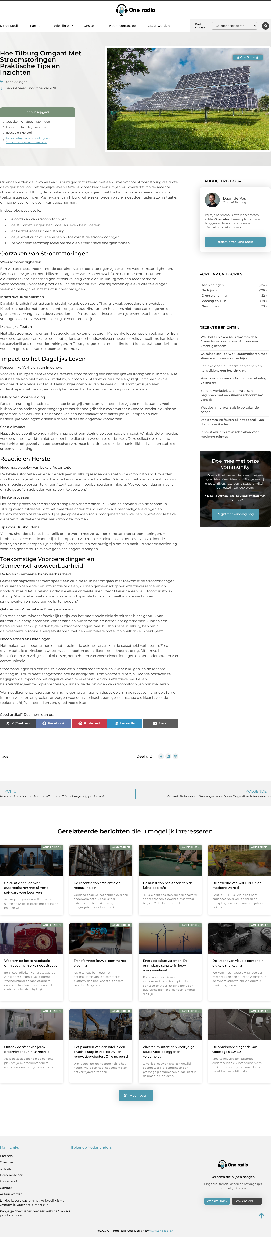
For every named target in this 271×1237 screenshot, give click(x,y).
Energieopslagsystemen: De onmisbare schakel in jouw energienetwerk (165, 965)
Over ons (6, 1162)
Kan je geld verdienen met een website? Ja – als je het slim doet (35, 1213)
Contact (6, 1188)
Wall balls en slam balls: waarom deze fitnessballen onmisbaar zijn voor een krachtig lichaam (229, 341)
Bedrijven (209, 290)
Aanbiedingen (17, 82)
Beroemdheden (11, 1175)
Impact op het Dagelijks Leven (27, 127)
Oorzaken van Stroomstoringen (28, 121)
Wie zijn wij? (63, 26)
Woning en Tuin (214, 301)
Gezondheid (211, 306)
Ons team (91, 26)
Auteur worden (158, 26)
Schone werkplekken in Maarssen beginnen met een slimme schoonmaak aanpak (232, 395)
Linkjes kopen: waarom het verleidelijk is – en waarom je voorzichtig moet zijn (33, 1203)
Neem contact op (122, 26)
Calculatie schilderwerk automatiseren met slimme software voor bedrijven (26, 888)
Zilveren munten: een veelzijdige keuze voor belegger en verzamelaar (168, 1051)
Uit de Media (9, 26)
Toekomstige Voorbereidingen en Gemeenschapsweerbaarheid (29, 140)
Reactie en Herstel (19, 132)
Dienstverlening (214, 295)
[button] (265, 26)
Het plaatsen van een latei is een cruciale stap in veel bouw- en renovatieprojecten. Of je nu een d (101, 1051)
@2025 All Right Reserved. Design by (135, 1230)
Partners (36, 26)
